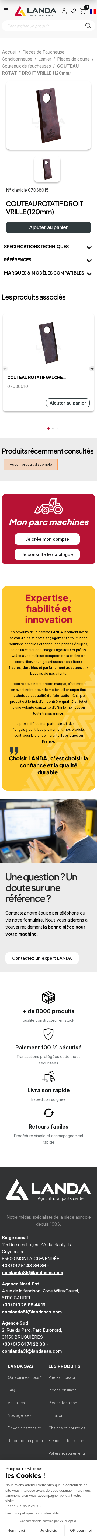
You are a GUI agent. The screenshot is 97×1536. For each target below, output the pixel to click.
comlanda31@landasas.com (32, 1351)
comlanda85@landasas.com (32, 1272)
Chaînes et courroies (66, 1428)
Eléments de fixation (66, 1440)
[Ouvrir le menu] (6, 11)
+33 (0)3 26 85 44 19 (24, 1304)
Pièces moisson (62, 1377)
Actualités (16, 1402)
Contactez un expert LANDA (42, 958)
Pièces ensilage (62, 1390)
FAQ (11, 1390)
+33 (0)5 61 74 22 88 (23, 1344)
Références (17, 259)
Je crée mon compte (47, 539)
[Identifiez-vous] (64, 11)
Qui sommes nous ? (25, 1377)
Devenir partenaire (24, 1428)
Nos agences (20, 1415)
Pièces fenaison (62, 1402)
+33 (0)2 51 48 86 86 (24, 1265)
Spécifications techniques (36, 246)
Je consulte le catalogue (47, 554)
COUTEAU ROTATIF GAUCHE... (36, 377)
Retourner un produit (26, 1440)
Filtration (55, 1415)
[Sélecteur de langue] (93, 11)
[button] (48, 428)
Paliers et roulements (67, 1453)
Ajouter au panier (48, 227)
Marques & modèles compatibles (44, 273)
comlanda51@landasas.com (32, 1311)
